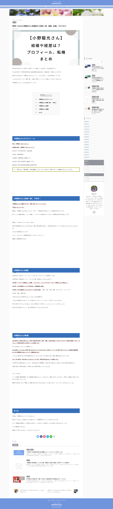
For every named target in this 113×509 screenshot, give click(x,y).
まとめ (40, 112)
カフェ (87, 169)
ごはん (87, 166)
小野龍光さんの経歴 (43, 106)
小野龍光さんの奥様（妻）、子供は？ (47, 102)
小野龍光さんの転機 (43, 109)
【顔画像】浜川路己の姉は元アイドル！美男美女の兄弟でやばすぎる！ (98, 90)
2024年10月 (86, 131)
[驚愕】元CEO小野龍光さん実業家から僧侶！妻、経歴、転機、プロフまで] (47, 436)
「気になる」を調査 (56, 502)
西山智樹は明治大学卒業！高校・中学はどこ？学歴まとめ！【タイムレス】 (98, 111)
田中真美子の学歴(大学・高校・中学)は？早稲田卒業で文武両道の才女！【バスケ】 (46, 479)
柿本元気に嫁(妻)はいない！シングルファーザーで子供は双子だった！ (98, 68)
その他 (67, 6)
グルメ (56, 6)
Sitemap (52, 500)
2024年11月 (86, 129)
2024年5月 (86, 144)
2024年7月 (86, 139)
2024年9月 (86, 134)
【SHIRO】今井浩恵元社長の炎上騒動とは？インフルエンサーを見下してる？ (44, 452)
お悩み (87, 177)
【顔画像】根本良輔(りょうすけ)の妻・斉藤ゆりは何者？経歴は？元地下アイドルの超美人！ (48, 462)
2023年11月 (86, 157)
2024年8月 (86, 136)
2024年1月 (86, 154)
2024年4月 (86, 147)
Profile (49, 500)
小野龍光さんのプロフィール (45, 99)
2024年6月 (86, 141)
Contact (63, 500)
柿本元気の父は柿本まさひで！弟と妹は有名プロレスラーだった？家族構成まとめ (98, 79)
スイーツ (88, 172)
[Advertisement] (46, 125)
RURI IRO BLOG (56, 3)
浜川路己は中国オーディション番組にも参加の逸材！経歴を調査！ (98, 100)
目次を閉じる (48, 95)
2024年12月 (86, 126)
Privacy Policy (58, 500)
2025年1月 (86, 124)
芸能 (46, 6)
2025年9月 (86, 121)
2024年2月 (86, 152)
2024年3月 (86, 149)
